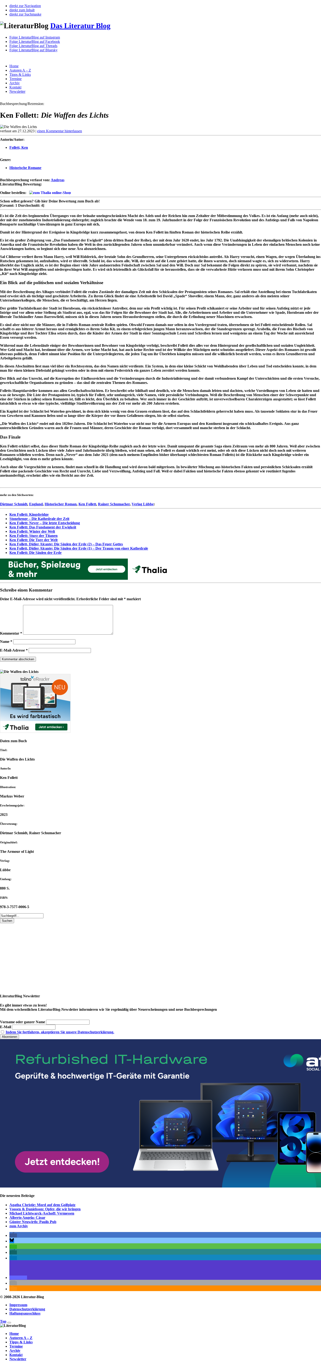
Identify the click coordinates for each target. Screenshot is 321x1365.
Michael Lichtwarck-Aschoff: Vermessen (41, 1213)
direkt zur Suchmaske (25, 14)
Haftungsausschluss (24, 1313)
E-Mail (5, 1027)
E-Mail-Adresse (14, 650)
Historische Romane (25, 168)
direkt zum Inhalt (22, 10)
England (36, 504)
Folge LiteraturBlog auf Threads (33, 46)
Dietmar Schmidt (13, 504)
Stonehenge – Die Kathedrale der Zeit (39, 519)
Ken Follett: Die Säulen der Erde (35, 553)
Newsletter (17, 91)
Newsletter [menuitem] (17, 1359)
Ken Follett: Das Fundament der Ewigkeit (42, 527)
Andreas (57, 180)
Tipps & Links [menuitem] (21, 1342)
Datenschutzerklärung (27, 1309)
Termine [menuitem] (16, 1346)
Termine (15, 79)
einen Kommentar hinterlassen (59, 131)
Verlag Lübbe (143, 504)
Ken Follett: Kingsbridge (29, 514)
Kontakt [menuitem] (16, 1355)
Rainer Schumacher (114, 504)
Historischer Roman (61, 504)
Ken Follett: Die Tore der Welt (33, 540)
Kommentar (11, 633)
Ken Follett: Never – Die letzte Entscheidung (44, 523)
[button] (13, 1235)
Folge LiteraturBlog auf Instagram (34, 37)
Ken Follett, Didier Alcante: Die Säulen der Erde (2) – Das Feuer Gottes (66, 544)
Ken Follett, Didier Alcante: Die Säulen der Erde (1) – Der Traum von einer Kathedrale (78, 548)
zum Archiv (18, 1226)
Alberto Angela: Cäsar (27, 1218)
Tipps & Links (20, 74)
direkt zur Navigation (25, 6)
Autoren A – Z (20, 70)
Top (3, 1321)
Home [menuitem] (14, 1334)
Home (14, 66)
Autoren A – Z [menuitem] (20, 1338)
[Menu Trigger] (9, 1322)
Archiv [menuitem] (14, 1351)
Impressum (18, 1305)
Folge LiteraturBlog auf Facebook (34, 42)
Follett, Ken (18, 147)
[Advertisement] (141, 956)
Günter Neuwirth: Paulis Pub (32, 1222)
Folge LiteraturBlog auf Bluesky (33, 50)
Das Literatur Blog (80, 25)
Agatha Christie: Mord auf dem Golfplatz (42, 1205)
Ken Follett (87, 504)
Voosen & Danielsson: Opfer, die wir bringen (45, 1209)
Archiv (14, 83)
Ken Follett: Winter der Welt (32, 531)
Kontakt (15, 87)
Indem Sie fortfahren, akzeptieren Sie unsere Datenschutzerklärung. (60, 1032)
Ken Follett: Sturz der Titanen (33, 536)
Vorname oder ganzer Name (22, 1022)
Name (6, 642)
